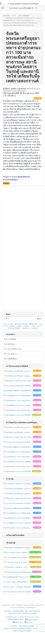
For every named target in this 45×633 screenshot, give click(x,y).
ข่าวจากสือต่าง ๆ (11, 354)
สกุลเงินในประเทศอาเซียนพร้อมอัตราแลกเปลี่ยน (23, 572)
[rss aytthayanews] (28, 622)
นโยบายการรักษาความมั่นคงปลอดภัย (17, 628)
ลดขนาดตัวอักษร (22, 8)
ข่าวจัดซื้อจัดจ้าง (11, 358)
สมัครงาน (33, 323)
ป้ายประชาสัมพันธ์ (14, 328)
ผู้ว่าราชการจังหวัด (21, 324)
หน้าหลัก (7, 15)
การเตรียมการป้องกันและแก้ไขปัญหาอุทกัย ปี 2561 (24, 483)
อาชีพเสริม (26, 326)
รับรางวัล (39, 326)
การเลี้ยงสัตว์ (34, 328)
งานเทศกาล (25, 328)
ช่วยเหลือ (13, 626)
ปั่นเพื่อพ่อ (12, 326)
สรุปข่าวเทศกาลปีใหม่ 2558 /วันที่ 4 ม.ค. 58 (22, 582)
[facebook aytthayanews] (31, 619)
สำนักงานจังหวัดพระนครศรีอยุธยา (21, 89)
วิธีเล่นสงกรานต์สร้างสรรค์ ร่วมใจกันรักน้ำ (22, 380)
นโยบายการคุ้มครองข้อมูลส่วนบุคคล (28, 629)
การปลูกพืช (19, 326)
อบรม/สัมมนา (10, 344)
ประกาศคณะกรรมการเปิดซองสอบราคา (20, 552)
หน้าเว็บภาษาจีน (15, 613)
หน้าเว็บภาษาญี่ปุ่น (29, 613)
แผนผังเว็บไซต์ (18, 611)
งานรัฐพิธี (32, 326)
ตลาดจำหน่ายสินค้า (8, 324)
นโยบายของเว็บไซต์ (26, 626)
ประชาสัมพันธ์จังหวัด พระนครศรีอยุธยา (16, 178)
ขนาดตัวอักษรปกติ (25, 8)
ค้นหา (39, 318)
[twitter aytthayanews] (18, 622)
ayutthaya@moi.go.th (15, 619)
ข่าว (14, 15)
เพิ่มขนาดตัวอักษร (27, 8)
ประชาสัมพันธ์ (23, 15)
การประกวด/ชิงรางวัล (13, 349)
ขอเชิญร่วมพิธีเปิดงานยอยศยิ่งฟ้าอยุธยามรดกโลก (24, 390)
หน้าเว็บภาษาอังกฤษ (32, 611)
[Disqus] (22, 218)
